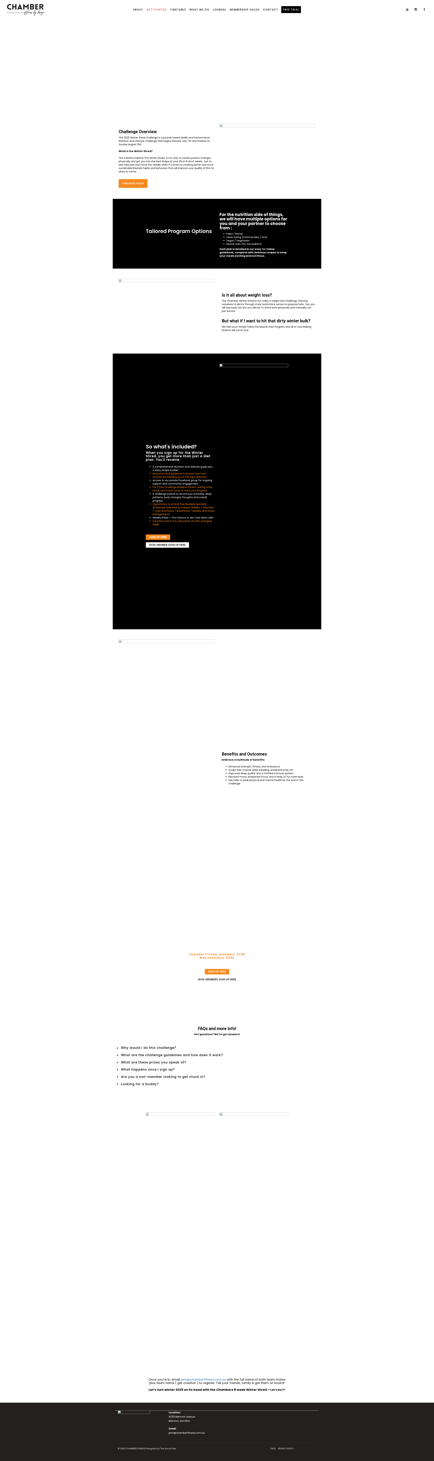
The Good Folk (168, 1448)
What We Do (199, 9)
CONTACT (270, 9)
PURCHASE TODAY (133, 183)
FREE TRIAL (291, 9)
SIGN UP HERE (158, 537)
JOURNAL (219, 9)
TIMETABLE (178, 9)
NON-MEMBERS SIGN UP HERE (217, 979)
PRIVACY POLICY (286, 1448)
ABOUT (138, 9)
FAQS (273, 1448)
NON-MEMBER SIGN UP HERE (167, 545)
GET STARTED (156, 9)
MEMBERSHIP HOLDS (245, 9)
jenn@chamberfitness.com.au (203, 1379)
